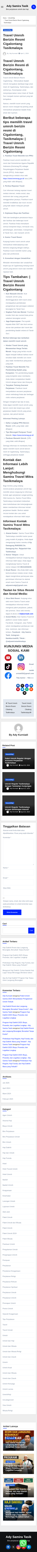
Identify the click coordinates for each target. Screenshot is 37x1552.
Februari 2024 (8, 1099)
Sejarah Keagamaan (10, 1314)
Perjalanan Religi (9, 1276)
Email (5, 878)
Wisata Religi (8, 1410)
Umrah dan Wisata (9, 1346)
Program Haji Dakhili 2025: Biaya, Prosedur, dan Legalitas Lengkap (16, 1015)
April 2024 (6, 1088)
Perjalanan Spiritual (10, 1287)
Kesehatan (7, 1196)
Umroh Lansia (8, 1389)
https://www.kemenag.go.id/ (13, 179)
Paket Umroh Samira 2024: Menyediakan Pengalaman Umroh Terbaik (17, 999)
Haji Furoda (7, 1158)
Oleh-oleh (6, 1212)
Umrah (5, 1335)
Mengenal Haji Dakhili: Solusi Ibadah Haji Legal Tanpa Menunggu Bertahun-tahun (18, 1514)
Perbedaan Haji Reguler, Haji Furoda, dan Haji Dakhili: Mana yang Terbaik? (17, 1063)
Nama (5, 868)
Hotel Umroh (7, 1174)
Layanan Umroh (9, 1206)
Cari (5, 924)
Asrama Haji (7, 1121)
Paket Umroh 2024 (10, 1233)
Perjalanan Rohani (10, 1282)
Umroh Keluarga (9, 1384)
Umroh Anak (7, 1368)
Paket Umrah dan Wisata (12, 1223)
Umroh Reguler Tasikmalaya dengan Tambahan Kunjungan (18, 785)
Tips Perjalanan (8, 1319)
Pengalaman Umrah (10, 1249)
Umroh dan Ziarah (9, 1378)
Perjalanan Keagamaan (11, 1271)
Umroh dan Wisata (9, 1373)
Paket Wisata (7, 1239)
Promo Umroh (8, 1308)
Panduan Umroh (9, 1244)
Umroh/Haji (8, 30)
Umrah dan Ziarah (9, 1357)
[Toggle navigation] (2, 7)
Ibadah (5, 1180)
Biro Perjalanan (8, 1131)
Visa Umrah (7, 1405)
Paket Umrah (7, 1217)
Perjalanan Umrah (9, 1292)
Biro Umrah (7, 1142)
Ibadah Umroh (8, 1185)
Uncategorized (8, 1400)
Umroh (5, 1362)
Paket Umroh (7, 1228)
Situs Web (6, 888)
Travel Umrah (8, 1330)
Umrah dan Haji (8, 1341)
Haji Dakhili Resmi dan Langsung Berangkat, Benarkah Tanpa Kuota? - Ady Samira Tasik (18, 1009)
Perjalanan (7, 1266)
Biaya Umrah (7, 1126)
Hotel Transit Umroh (10, 1169)
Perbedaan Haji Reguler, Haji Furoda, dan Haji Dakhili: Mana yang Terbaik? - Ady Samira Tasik (18, 1041)
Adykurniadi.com (26, 614)
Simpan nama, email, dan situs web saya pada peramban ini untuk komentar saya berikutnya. (18, 904)
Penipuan (6, 1260)
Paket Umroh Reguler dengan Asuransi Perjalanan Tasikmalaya (18, 760)
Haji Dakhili (7, 1147)
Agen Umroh (7, 1115)
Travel (5, 1325)
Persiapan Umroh (9, 1303)
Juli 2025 (6, 1083)
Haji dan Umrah (8, 1153)
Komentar (7, 837)
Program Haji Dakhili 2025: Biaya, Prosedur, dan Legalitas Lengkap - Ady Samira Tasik (17, 1025)
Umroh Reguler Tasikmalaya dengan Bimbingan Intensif (17, 808)
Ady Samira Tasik (17, 5)
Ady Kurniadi (13, 53)
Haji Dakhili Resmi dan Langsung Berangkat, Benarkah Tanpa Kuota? (18, 1031)
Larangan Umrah (9, 1201)
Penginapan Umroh (10, 1255)
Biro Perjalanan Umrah (11, 1137)
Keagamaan (7, 1190)
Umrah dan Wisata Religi (12, 1351)
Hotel (5, 1163)
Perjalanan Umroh (9, 1298)
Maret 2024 (7, 1093)
